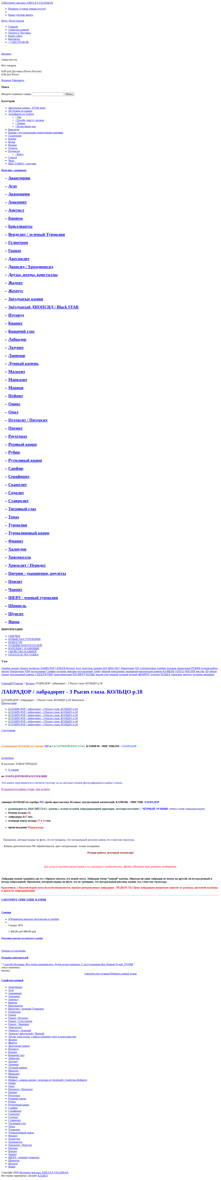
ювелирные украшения (124, 671)
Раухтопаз (17, 436)
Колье (11, 141)
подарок (171, 668)
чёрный (105, 671)
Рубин (14, 452)
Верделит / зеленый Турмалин (36, 234)
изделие (155, 674)
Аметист (16, 210)
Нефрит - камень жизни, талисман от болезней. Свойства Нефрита (47, 1079)
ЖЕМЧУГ (144, 674)
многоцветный (63, 674)
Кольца (12, 144)
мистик (200, 671)
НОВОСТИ (15, 642)
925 (137, 668)
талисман (176, 674)
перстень (87, 668)
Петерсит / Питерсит (28, 420)
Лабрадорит (127, 668)
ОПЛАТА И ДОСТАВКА (23, 654)
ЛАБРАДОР (47, 668)
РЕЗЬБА (165, 674)
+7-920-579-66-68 (18, 42)
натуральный (85, 671)
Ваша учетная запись (20, 14)
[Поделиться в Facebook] (33, 737)
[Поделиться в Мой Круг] (47, 737)
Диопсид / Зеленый (19, 1030)
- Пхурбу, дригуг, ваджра (29, 120)
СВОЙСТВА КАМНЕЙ (22, 651)
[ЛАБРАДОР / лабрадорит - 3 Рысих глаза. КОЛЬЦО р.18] (43, 709)
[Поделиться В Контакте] (11, 737)
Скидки (6, 912)
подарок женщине (203, 674)
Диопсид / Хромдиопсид (30, 266)
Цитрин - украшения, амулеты (37, 573)
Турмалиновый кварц (28, 533)
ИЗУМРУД (79, 674)
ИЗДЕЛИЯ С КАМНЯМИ (23, 648)
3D (207, 671)
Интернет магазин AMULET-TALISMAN (43, 1172)
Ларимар (16, 355)
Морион (15, 387)
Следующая (8, 730)
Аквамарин (19, 194)
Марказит (17, 379)
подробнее (7, 758)
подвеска (34, 668)
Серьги (12, 157)
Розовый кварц (22, 444)
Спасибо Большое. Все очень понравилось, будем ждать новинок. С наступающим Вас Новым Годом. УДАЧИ (68, 964)
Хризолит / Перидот (27, 565)
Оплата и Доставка (19, 32)
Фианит (15, 541)
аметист (187, 674)
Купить (70, 668)
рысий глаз (102, 674)
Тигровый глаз (22, 509)
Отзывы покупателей (14, 957)
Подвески (14, 151)
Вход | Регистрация (12, 20)
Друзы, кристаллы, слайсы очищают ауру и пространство (42, 1036)
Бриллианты (20, 226)
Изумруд (16, 315)
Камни (12, 138)
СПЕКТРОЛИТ (44, 674)
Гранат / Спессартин (20, 1021)
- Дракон (20, 123)
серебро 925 (100, 668)
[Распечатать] (58, 737)
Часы (11, 160)
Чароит (15, 589)
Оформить (18, 80)
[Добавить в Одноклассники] (18, 737)
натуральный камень (22, 674)
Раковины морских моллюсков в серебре (22, 938)
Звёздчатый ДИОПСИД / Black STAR (43, 307)
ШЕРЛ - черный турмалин (33, 597)
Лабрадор (17, 339)
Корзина (6, 53)
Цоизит (15, 581)
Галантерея (14, 135)
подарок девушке (66, 671)
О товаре (13, 769)
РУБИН (195, 668)
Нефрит (15, 396)
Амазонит (17, 202)
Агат (12, 186)
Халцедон (17, 549)
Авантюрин (19, 178)
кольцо (15, 668)
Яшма (14, 621)
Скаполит (17, 484)
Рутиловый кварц (25, 460)
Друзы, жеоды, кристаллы (33, 274)
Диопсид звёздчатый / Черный (26, 1033)
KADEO (43, 1175)
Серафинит (19, 476)
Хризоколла (19, 557)
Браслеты (13, 129)
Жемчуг (15, 291)
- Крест (19, 154)
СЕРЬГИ (60, 668)
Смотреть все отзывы (96, 973)
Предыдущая (9, 703)
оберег (213, 671)
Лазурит (16, 347)
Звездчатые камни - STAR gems (26, 107)
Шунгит (16, 614)
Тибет (97, 671)
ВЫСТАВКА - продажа (22, 163)
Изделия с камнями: (14, 170)
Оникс (14, 404)
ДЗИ (27, 671)
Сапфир (15, 468)
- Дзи (18, 117)
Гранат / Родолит (18, 1018)
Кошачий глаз (21, 331)
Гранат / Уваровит (18, 1024)
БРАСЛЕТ (114, 668)
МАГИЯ (190, 671)
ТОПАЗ (179, 671)
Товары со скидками (13, 950)
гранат (5, 674)
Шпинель (17, 605)
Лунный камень (23, 363)
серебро (6, 668)
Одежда (12, 148)
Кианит (15, 323)
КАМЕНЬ (168, 671)
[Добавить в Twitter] (40, 737)
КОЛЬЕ (90, 674)
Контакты (14, 39)
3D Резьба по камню (20, 110)
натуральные (38, 671)
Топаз (13, 517)
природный (184, 668)
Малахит (16, 371)
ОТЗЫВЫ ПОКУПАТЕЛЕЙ (25, 645)
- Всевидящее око (25, 126)
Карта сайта (15, 35)
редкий (133, 674)
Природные (17, 671)
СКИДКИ (14, 636)
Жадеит (15, 282)
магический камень (150, 671)
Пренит (15, 428)
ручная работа (209, 668)
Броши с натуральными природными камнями (35, 132)
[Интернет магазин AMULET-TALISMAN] (27, 2)
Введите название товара (16, 94)
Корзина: (27, 8)
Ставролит (18, 500)
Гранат (14, 250)
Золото (24, 668)
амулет (5, 671)
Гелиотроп (18, 242)
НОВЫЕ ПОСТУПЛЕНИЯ (24, 639)
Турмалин (17, 525)
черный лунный (118, 674)
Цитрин (13, 1148)
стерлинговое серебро (153, 668)
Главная (13, 26)
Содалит (16, 492)
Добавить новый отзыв (123, 973)
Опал (13, 412)
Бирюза (15, 218)
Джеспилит (19, 258)
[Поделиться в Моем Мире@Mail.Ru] (25, 737)
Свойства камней (18, 29)
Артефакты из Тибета (21, 114)
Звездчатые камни (25, 299)
